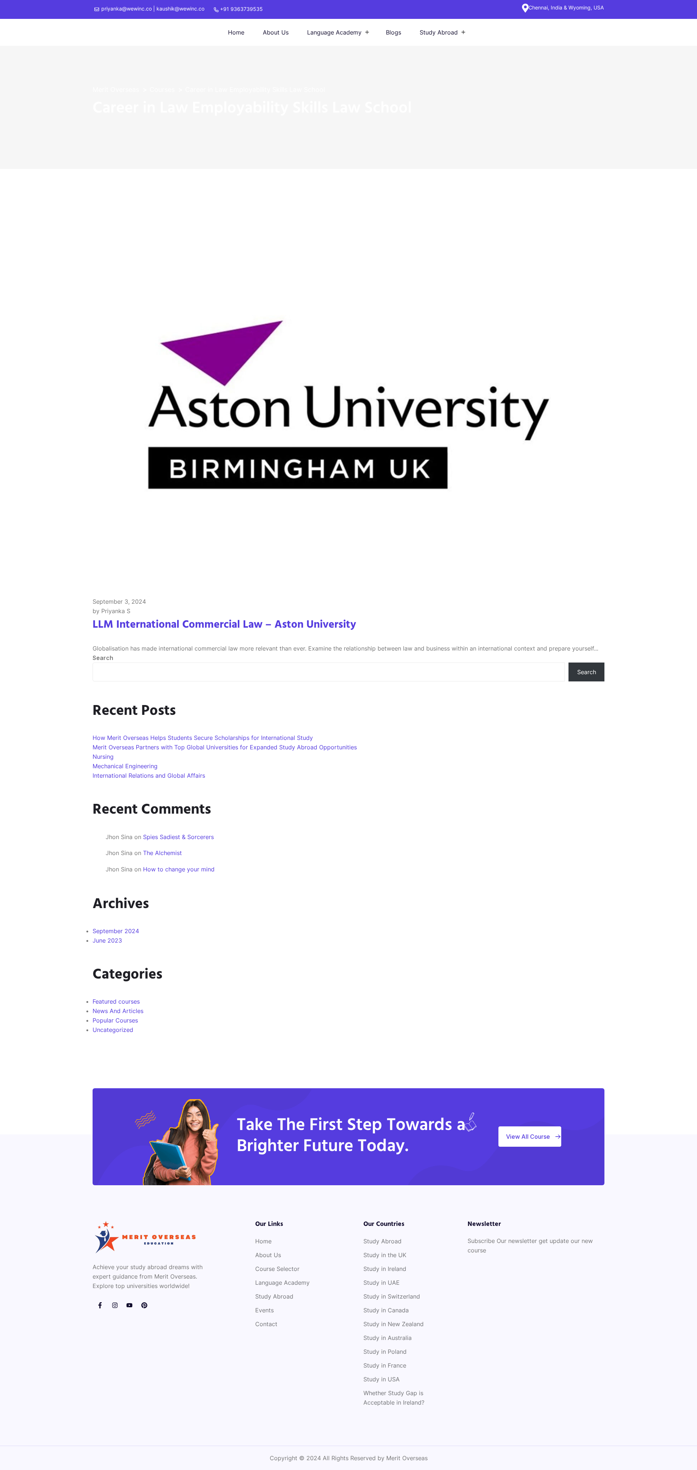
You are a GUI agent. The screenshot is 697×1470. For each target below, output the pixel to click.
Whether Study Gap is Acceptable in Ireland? (393, 1397)
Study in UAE (381, 1282)
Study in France (384, 1365)
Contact (266, 1324)
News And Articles (118, 1011)
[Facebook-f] (100, 1305)
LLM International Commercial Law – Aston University (224, 624)
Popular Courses (115, 1020)
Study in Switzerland (391, 1296)
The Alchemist (162, 853)
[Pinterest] (144, 1305)
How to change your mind (179, 869)
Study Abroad (439, 32)
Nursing (103, 756)
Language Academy (334, 32)
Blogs (393, 32)
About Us (276, 32)
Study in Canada (386, 1310)
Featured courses (116, 1001)
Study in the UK (384, 1255)
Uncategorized (113, 1029)
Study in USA (381, 1379)
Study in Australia (387, 1337)
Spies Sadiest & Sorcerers (178, 837)
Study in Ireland (384, 1268)
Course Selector (277, 1268)
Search (103, 657)
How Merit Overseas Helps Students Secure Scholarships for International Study (203, 737)
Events (264, 1310)
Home (236, 32)
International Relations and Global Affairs (149, 775)
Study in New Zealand (393, 1324)
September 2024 (116, 931)
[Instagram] (114, 1305)
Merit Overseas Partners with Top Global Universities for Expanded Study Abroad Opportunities (225, 747)
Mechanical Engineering (125, 766)
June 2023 (107, 940)
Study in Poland (385, 1351)
